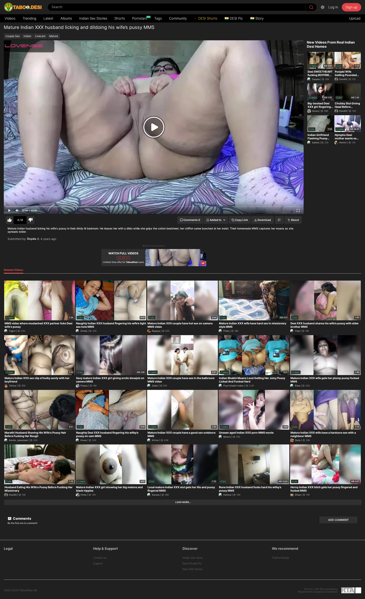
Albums (66, 18)
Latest (48, 18)
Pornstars (140, 18)
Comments (21, 518)
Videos (10, 18)
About (295, 219)
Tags (158, 18)
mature (53, 36)
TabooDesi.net (28, 590)
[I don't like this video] (30, 220)
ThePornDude (280, 557)
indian (27, 36)
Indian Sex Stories (93, 18)
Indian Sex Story (192, 557)
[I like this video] (9, 220)
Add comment (338, 519)
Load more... (183, 502)
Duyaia (31, 238)
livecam (40, 36)
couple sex (13, 36)
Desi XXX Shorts (192, 569)
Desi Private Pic (192, 563)
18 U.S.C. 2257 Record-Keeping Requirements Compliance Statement (317, 590)
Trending (29, 18)
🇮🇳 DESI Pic (234, 18)
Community (178, 18)
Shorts (119, 18)
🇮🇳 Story (257, 18)
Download (264, 219)
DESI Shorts (207, 18)
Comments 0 (191, 219)
